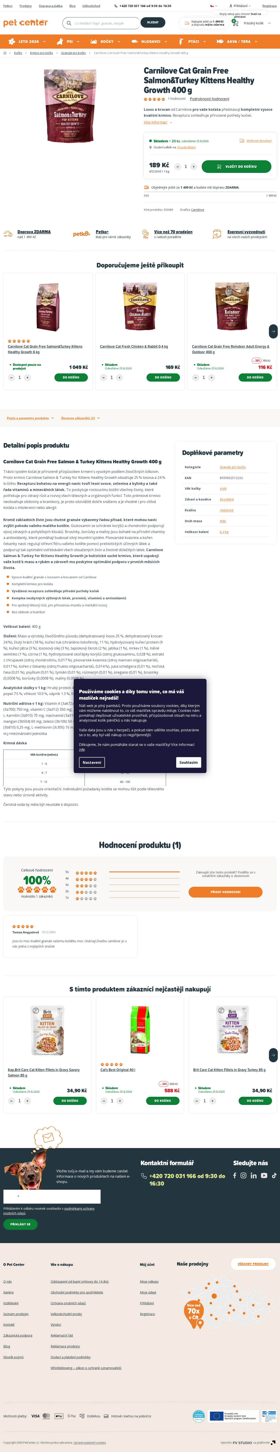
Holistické (227, 510)
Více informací (155, 122)
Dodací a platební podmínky (71, 1357)
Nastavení (92, 762)
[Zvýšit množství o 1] (193, 166)
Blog (72, 6)
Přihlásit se (20, 1224)
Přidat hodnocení (226, 892)
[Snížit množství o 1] (177, 166)
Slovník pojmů (13, 1357)
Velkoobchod (91, 6)
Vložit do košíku (241, 166)
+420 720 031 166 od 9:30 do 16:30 (145, 6)
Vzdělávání (10, 1303)
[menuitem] (27, 41)
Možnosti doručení (259, 141)
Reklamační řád (62, 1335)
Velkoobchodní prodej (66, 1314)
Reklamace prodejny (65, 1346)
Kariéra (8, 1292)
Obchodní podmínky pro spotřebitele (77, 1292)
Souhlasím (189, 762)
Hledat (153, 22)
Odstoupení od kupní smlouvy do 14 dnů (80, 1282)
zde (82, 749)
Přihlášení (147, 1303)
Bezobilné (227, 499)
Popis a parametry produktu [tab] (28, 418)
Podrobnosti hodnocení (209, 98)
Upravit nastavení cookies (89, 1442)
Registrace (270, 6)
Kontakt (9, 1325)
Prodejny (26, 6)
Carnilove (197, 210)
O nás (7, 1282)
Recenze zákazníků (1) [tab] (78, 418)
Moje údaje (148, 1292)
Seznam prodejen (16, 1314)
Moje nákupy (149, 1282)
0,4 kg (224, 532)
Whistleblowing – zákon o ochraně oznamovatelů (86, 1368)
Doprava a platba (50, 6)
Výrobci (56, 1325)
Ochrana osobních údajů (68, 1303)
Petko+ (8, 6)
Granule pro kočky (233, 467)
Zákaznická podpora (17, 1335)
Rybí (223, 521)
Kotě (223, 488)
